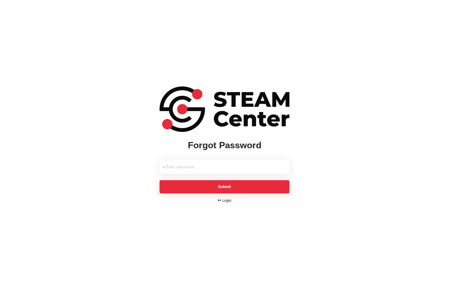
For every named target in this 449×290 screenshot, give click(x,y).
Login (226, 200)
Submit (224, 187)
